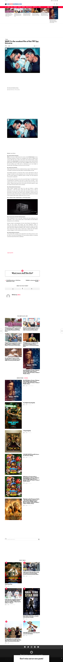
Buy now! (6, 0)
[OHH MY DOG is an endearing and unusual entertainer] (31, 626)
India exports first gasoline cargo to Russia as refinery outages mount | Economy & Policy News (31, 573)
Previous (5, 16)
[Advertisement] (31, 30)
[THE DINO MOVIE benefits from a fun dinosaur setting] (13, 464)
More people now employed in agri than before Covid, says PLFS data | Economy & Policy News (13, 640)
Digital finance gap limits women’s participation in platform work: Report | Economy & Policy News (13, 344)
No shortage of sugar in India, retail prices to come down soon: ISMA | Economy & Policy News (13, 359)
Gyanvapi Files (8, 584)
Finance (6, 326)
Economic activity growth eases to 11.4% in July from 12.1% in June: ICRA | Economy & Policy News (18, 15)
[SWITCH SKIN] (48, 7)
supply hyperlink (10, 252)
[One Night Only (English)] (13, 415)
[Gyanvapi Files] (13, 572)
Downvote (32, 289)
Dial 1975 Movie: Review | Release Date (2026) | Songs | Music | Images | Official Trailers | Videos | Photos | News (53, 21)
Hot (6, 563)
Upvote (13, 289)
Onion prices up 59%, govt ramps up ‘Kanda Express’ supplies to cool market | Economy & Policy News (9, 15)
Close (61, 658)
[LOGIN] (51, 7)
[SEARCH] (49, 7)
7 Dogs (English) (27, 430)
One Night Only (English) (29, 402)
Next (57, 16)
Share (6, 49)
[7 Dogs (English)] (13, 441)
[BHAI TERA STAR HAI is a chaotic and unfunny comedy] (31, 601)
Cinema (24, 368)
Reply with (38, 539)
